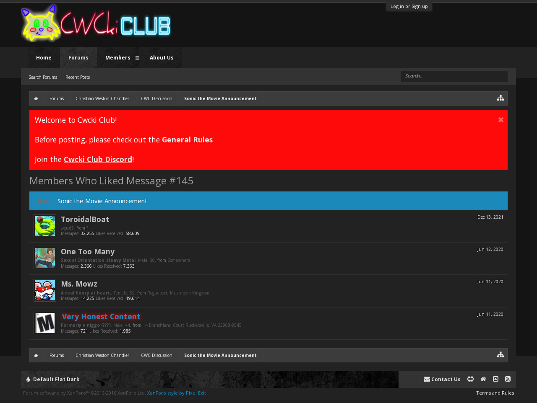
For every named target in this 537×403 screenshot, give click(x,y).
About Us (162, 57)
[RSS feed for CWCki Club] (508, 379)
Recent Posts (77, 77)
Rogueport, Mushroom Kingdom (178, 293)
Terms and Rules (495, 393)
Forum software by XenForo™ (84, 393)
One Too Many (88, 251)
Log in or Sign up (409, 6)
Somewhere (178, 260)
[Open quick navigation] (500, 97)
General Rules (187, 139)
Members (117, 57)
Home (44, 57)
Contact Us (445, 379)
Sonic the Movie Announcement (102, 200)
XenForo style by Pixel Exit (176, 393)
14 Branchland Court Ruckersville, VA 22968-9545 (192, 325)
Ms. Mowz (79, 284)
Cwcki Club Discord (98, 159)
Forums (78, 57)
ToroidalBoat (85, 219)
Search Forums (43, 77)
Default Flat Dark (56, 379)
